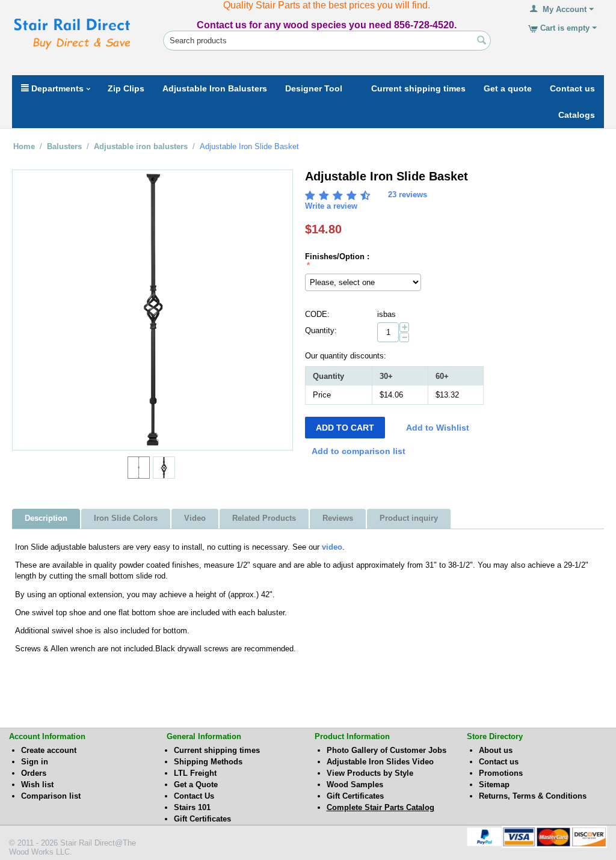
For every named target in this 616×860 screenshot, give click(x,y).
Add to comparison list (358, 451)
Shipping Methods (208, 761)
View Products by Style (370, 773)
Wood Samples (355, 784)
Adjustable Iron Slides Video (380, 761)
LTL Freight (195, 773)
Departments (56, 88)
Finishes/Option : (337, 256)
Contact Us (194, 795)
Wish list (37, 784)
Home (24, 146)
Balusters (64, 146)
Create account (48, 750)
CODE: (317, 314)
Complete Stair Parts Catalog (380, 807)
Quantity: (321, 330)
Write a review (331, 205)
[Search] (482, 41)
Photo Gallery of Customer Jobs (386, 750)
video (332, 546)
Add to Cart (345, 427)
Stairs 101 (192, 807)
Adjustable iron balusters (141, 146)
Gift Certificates (202, 818)
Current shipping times (217, 750)
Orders (33, 773)
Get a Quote (196, 784)
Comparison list (51, 795)
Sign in (34, 761)
